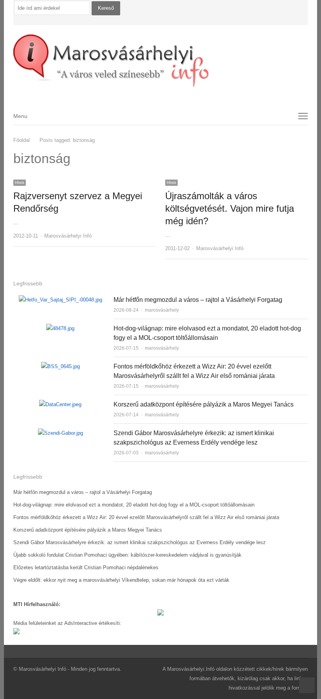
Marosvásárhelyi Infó (68, 236)
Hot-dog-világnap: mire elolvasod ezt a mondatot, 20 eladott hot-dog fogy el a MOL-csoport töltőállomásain (133, 505)
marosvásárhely (162, 310)
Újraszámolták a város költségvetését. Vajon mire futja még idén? (229, 208)
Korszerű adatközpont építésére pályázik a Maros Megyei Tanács (204, 404)
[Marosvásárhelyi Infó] (160, 61)
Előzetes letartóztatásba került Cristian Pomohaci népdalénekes (86, 567)
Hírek (19, 182)
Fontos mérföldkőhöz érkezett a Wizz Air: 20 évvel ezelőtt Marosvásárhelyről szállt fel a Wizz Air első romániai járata (146, 517)
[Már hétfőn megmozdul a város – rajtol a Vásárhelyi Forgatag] (60, 300)
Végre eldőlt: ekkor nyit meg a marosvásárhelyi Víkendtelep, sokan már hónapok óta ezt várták (121, 580)
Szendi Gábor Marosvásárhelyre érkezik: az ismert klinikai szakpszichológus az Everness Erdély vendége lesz (139, 542)
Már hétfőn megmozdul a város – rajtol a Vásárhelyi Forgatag (198, 299)
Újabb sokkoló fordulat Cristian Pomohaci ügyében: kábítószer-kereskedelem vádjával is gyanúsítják (127, 555)
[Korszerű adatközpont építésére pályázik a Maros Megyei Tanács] (60, 404)
